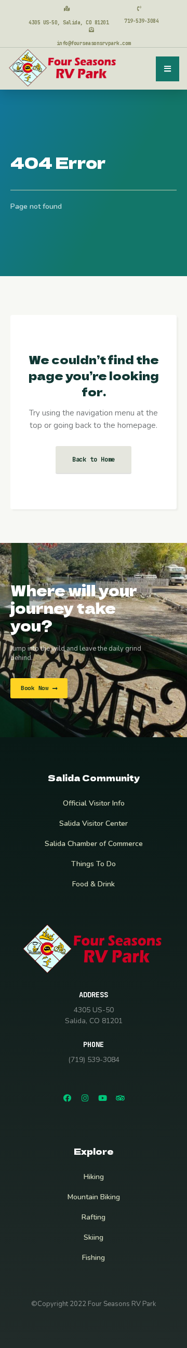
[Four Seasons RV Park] (63, 68)
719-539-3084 (141, 21)
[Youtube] (102, 1098)
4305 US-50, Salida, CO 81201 (69, 22)
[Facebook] (67, 1098)
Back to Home (93, 459)
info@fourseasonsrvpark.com (94, 43)
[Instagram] (84, 1098)
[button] (39, 688)
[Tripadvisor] (120, 1098)
